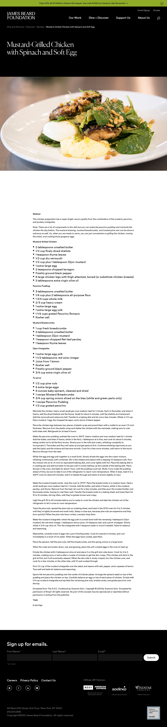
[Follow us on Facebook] (18, 688)
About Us (144, 17)
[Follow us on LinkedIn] (28, 688)
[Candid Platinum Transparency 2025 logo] (153, 719)
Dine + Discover (99, 17)
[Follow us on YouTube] (37, 688)
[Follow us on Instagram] (9, 688)
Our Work (75, 17)
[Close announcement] (162, 4)
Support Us (123, 17)
